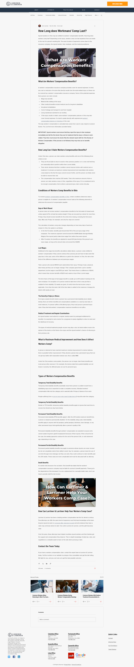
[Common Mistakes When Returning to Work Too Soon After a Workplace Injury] (42, 586)
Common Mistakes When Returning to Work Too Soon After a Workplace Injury (40, 596)
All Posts (33, 15)
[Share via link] (50, 563)
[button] (36, 10)
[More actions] (95, 26)
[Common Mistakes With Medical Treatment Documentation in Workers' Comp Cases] (92, 586)
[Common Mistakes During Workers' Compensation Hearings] (67, 586)
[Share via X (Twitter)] (43, 563)
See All (101, 577)
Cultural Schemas (62, 15)
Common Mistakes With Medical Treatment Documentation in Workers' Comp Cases (91, 596)
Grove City (79, 15)
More (96, 15)
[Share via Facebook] (39, 563)
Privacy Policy (67, 664)
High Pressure (88, 15)
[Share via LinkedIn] (46, 563)
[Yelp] (71, 656)
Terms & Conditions (76, 664)
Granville (72, 15)
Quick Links (112, 634)
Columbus (40, 15)
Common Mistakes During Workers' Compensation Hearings (67, 596)
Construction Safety (50, 15)
